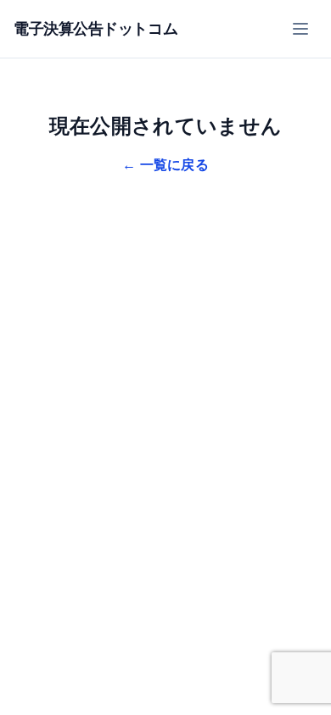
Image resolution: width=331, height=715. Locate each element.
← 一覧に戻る (165, 165)
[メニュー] (300, 29)
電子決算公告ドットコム (95, 28)
